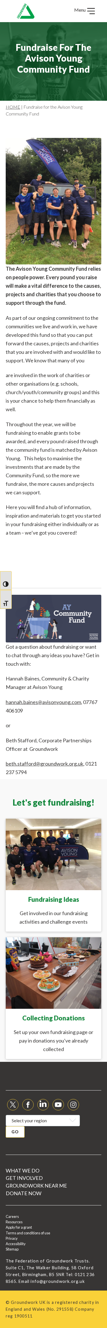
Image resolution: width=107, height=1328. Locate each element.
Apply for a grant (19, 1227)
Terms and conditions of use (28, 1233)
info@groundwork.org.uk (57, 1281)
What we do (22, 1170)
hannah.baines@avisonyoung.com (43, 702)
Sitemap (12, 1249)
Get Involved (24, 1178)
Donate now (23, 1193)
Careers (12, 1216)
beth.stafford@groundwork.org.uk (44, 763)
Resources (14, 1222)
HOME (13, 107)
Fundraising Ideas (53, 899)
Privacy (12, 1238)
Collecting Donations (53, 1018)
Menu (80, 9)
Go (15, 1131)
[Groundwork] (25, 11)
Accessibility (16, 1243)
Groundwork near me (36, 1185)
